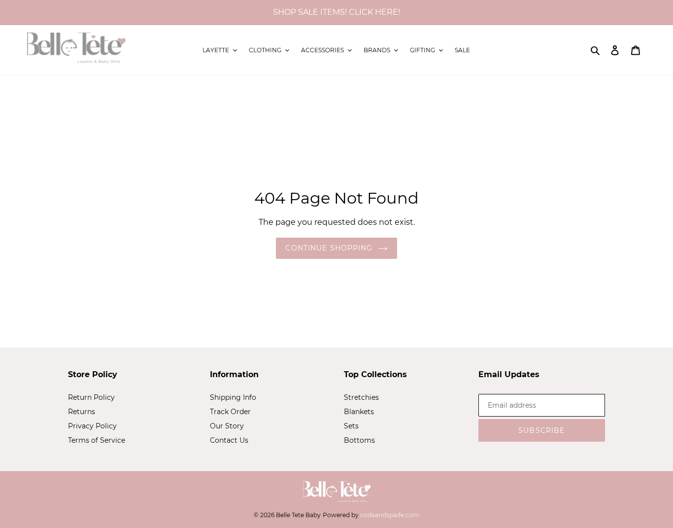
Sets (351, 426)
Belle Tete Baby (298, 515)
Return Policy (91, 397)
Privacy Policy (92, 426)
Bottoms (359, 440)
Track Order (230, 411)
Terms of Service (96, 440)
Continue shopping (328, 248)
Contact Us (229, 440)
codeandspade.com (389, 515)
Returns (81, 411)
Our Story (227, 426)
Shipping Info (233, 397)
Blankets (359, 411)
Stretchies (361, 397)
